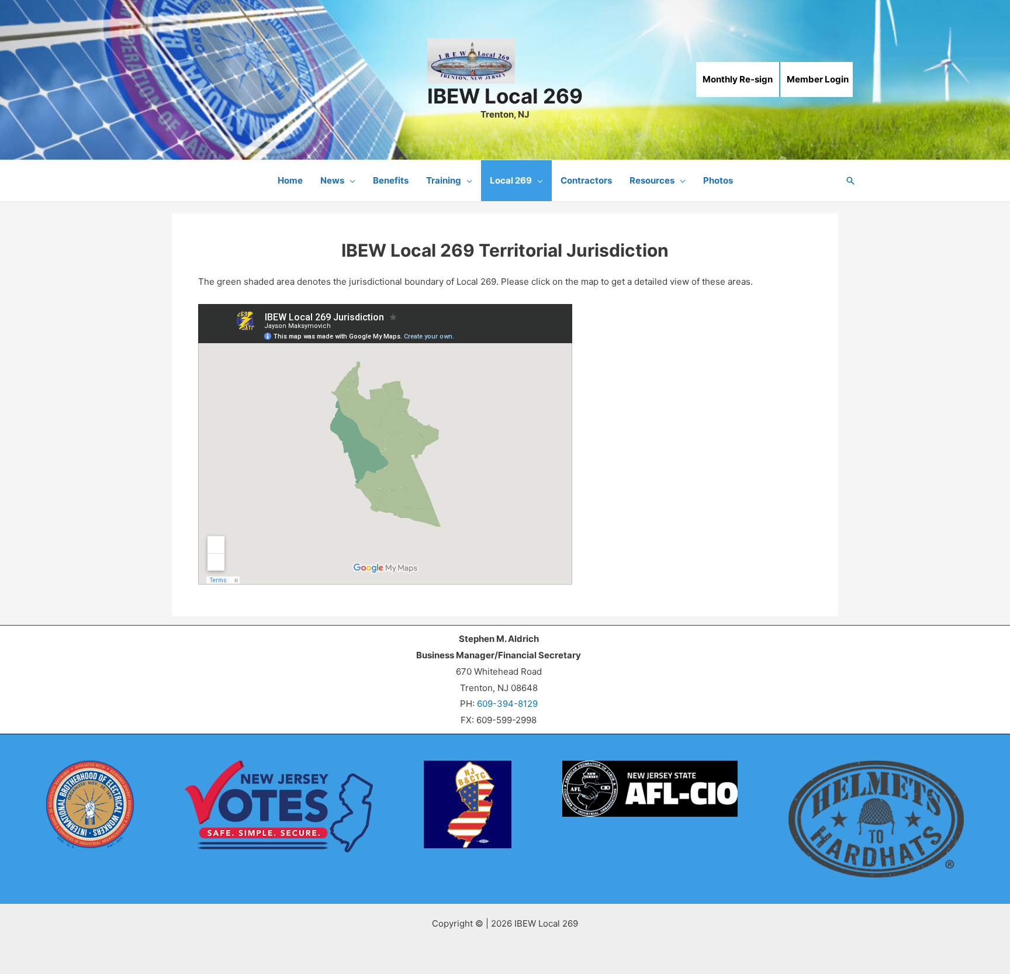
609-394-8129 (507, 703)
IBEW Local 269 (505, 96)
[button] (349, 180)
